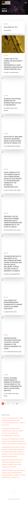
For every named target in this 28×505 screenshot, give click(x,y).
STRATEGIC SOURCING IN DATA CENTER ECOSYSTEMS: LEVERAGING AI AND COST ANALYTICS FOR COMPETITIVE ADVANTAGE (14, 441)
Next (17, 403)
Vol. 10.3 (6, 24)
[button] (25, 2)
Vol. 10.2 (6, 335)
